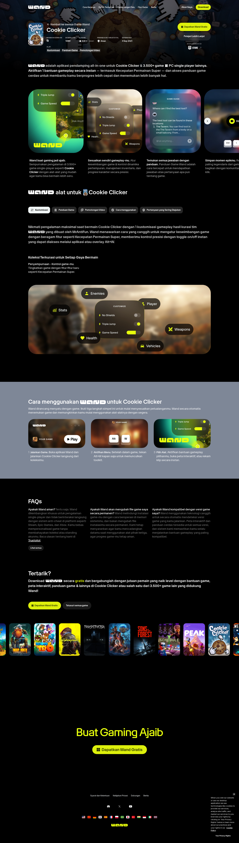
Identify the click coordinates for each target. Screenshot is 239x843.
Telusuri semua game (77, 605)
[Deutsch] (94, 817)
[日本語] (127, 817)
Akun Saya (186, 7)
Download (203, 7)
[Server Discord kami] (108, 806)
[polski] (116, 817)
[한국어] (100, 817)
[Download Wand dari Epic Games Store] (194, 48)
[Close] (234, 794)
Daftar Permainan (106, 7)
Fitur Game (143, 7)
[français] (111, 817)
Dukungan (135, 796)
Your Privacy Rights (223, 836)
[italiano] (150, 817)
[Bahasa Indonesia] (144, 817)
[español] (105, 817)
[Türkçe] (133, 817)
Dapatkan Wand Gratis (195, 26)
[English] (83, 817)
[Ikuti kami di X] (119, 806)
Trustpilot (34, 540)
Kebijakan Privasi (120, 796)
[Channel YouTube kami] (130, 806)
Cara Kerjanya (89, 7)
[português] (122, 817)
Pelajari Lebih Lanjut (194, 36)
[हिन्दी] (139, 817)
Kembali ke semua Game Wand (70, 24)
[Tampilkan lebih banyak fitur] (207, 121)
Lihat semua (35, 548)
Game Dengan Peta (126, 7)
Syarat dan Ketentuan (100, 796)
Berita (153, 7)
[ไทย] (155, 817)
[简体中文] (89, 817)
